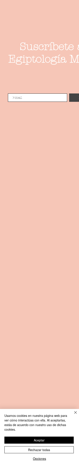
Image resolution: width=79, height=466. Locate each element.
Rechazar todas (39, 450)
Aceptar (39, 440)
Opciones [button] (39, 458)
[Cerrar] (73, 415)
